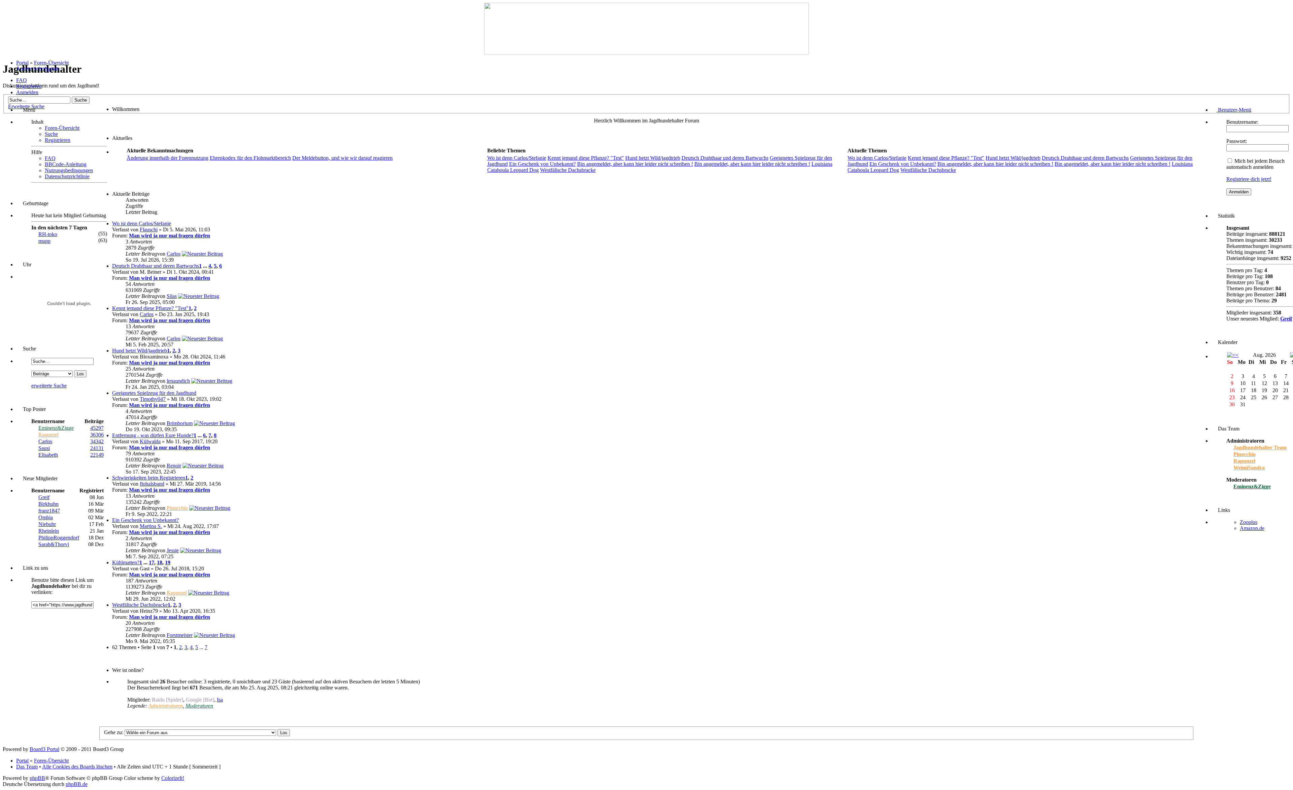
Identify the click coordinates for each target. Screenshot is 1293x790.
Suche (51, 134)
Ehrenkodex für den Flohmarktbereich (250, 158)
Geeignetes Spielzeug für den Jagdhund (154, 393)
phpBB (37, 778)
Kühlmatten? (125, 562)
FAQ (21, 80)
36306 (97, 435)
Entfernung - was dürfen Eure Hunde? (153, 435)
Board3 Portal (44, 749)
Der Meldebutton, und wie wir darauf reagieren (342, 158)
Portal (22, 63)
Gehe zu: (113, 732)
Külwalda (150, 441)
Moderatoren (199, 706)
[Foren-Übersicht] (646, 52)
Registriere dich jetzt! (1248, 179)
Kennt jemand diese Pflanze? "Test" (586, 158)
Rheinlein (48, 531)
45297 (97, 428)
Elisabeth (48, 455)
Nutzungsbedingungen (69, 170)
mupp (44, 241)
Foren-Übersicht (51, 63)
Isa (220, 700)
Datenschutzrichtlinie (67, 176)
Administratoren (165, 706)
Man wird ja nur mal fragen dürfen (169, 235)
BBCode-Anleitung (66, 164)
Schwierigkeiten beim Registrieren (148, 478)
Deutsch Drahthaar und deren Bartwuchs (725, 158)
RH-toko (47, 234)
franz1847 (49, 511)
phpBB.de (77, 784)
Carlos (45, 441)
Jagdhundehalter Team (1260, 447)
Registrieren (29, 86)
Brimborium (180, 423)
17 (151, 562)
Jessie (173, 550)
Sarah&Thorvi (53, 544)
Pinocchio (177, 508)
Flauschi (149, 229)
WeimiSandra (1249, 468)
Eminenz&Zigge (56, 428)
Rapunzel (48, 435)
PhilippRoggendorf (58, 537)
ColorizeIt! (172, 778)
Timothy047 (153, 399)
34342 (97, 441)
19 (167, 562)
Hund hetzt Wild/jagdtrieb (652, 158)
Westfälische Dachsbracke (568, 170)
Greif (43, 497)
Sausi (44, 448)
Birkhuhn (48, 504)
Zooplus (1248, 522)
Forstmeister (180, 635)
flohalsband (152, 484)
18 (159, 562)
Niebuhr (47, 524)
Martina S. (151, 526)
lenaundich (178, 381)
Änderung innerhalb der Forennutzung (167, 158)
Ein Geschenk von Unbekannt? (542, 164)
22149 (97, 455)
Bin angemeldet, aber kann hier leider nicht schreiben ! (635, 164)
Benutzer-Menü (1234, 110)
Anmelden (27, 92)
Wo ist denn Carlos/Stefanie (516, 158)
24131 (97, 448)
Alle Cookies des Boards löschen (77, 766)
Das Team (27, 766)
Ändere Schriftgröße (38, 69)
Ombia (45, 517)
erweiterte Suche (49, 385)
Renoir (174, 465)
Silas (172, 296)
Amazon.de (1252, 528)
